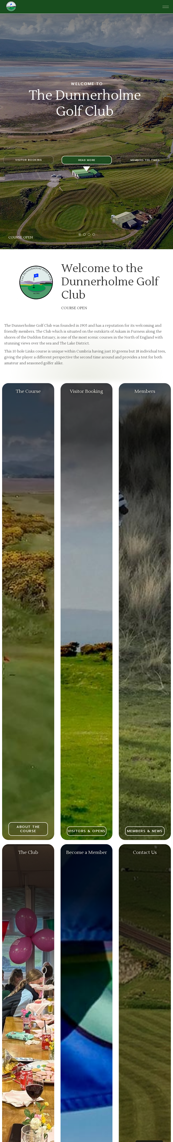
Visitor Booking (28, 160)
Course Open (20, 237)
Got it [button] (129, 1127)
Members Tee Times (144, 160)
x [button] (166, 1100)
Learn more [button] (103, 1116)
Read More (86, 160)
